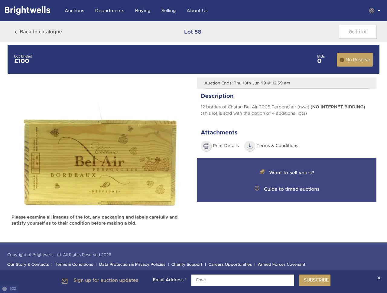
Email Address (170, 280)
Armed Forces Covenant (282, 264)
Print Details (226, 146)
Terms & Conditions (277, 146)
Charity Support (187, 264)
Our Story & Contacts (28, 264)
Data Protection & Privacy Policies (132, 264)
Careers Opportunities (230, 264)
